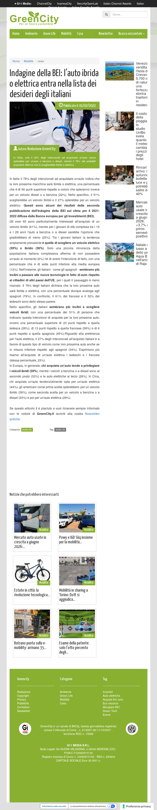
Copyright (23, 695)
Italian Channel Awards (117, 3)
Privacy (21, 699)
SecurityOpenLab (87, 3)
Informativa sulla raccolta (54, 806)
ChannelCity (44, 3)
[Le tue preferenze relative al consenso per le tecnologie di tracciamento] (137, 806)
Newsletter (106, 33)
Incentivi (108, 692)
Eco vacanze (110, 703)
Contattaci (23, 707)
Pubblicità (23, 703)
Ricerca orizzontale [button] (131, 33)
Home (16, 33)
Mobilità (66, 33)
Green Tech (110, 711)
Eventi (106, 715)
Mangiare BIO (111, 707)
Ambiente (31, 33)
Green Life (49, 33)
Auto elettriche (111, 695)
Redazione (23, 692)
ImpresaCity (64, 3)
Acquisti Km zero (113, 699)
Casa (80, 33)
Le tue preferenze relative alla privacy (88, 806)
